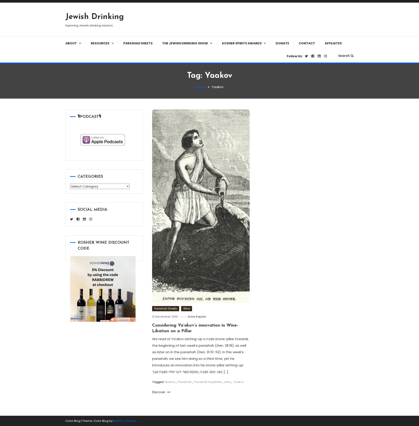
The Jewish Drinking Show (185, 43)
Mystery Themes (124, 421)
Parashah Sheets (138, 43)
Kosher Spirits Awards (242, 43)
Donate (282, 43)
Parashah (185, 382)
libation (170, 382)
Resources (100, 43)
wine (227, 382)
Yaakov (239, 382)
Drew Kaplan (197, 317)
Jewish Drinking (94, 17)
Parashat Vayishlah (208, 382)
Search (344, 56)
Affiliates (333, 43)
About (71, 43)
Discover (159, 392)
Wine (186, 308)
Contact (307, 43)
